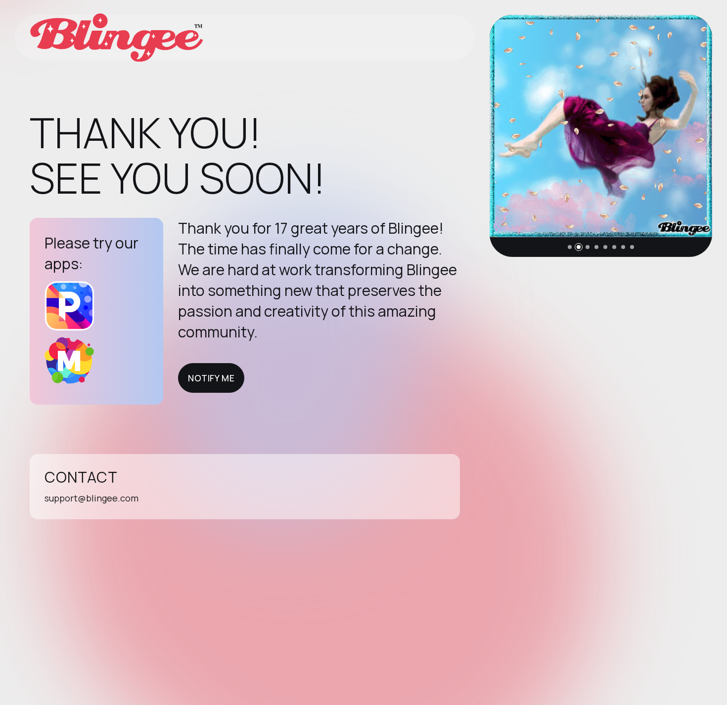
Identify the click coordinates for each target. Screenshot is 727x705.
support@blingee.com (91, 498)
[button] (570, 247)
